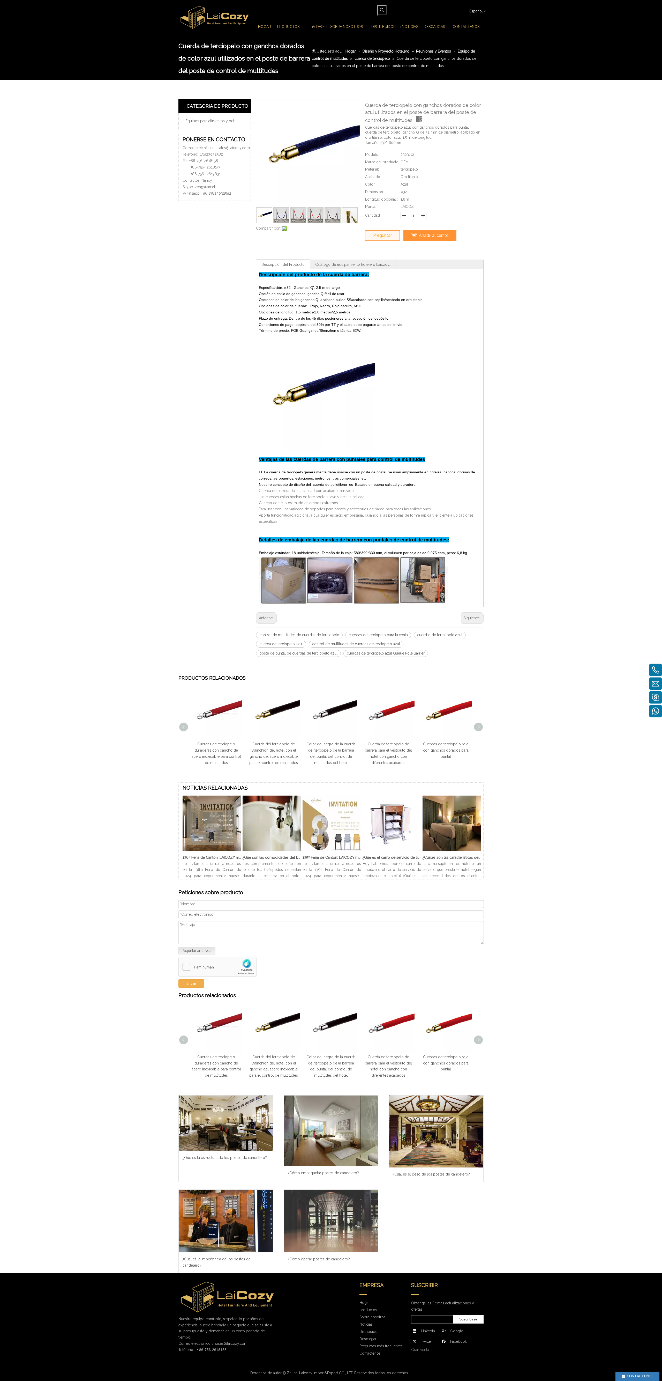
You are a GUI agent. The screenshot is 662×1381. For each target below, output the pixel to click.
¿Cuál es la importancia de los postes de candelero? (217, 1262)
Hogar (364, 1303)
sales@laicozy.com (233, 148)
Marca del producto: (382, 162)
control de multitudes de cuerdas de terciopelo (299, 635)
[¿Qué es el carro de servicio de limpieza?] (392, 851)
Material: (372, 169)
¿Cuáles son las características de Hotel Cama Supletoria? (452, 857)
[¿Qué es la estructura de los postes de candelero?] (226, 1123)
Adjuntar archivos (197, 951)
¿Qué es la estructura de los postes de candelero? (225, 1158)
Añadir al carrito (434, 235)
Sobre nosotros (372, 1317)
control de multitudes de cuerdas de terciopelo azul (356, 644)
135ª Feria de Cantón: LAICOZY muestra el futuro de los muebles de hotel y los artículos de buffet (332, 857)
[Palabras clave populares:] (382, 9)
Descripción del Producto (283, 264)
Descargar (368, 1339)
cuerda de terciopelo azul (281, 644)
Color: (370, 184)
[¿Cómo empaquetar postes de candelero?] (331, 1131)
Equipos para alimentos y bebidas (213, 121)
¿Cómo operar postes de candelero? (319, 1259)
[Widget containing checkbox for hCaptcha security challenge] (217, 967)
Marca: (370, 206)
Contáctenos (370, 1353)
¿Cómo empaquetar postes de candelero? (323, 1173)
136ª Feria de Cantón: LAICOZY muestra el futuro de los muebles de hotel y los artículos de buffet (212, 857)
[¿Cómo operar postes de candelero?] (331, 1221)
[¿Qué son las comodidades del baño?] (272, 851)
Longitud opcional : (381, 199)
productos (368, 1310)
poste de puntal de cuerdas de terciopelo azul (298, 653)
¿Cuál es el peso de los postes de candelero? (431, 1174)
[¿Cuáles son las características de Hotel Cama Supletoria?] (452, 851)
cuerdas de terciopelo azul (439, 635)
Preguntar (382, 235)
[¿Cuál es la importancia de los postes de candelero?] (226, 1221)
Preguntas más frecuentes (381, 1346)
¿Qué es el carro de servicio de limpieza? (392, 857)
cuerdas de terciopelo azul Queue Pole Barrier (386, 653)
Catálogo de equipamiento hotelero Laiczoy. (352, 264)
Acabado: (373, 177)
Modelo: (372, 154)
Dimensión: (374, 192)
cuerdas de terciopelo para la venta (378, 635)
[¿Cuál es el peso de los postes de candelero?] (436, 1131)
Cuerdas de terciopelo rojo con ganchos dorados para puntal (388, 750)
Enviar (191, 983)
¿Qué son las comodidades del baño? (272, 857)
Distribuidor (369, 1331)
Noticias (366, 1324)
